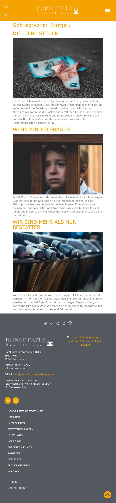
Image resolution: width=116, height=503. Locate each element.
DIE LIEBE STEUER (35, 33)
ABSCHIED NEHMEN (20, 447)
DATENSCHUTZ (17, 488)
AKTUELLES (15, 459)
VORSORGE (14, 441)
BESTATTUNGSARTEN (20, 429)
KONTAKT (13, 471)
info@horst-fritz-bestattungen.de (34, 374)
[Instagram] (16, 400)
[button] (107, 10)
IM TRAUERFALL (17, 423)
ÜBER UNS (14, 417)
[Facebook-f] (8, 400)
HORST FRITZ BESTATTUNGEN (26, 411)
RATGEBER (14, 453)
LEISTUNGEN (15, 435)
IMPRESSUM (15, 482)
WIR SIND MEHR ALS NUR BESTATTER (44, 224)
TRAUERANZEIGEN (19, 465)
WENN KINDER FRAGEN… (43, 129)
